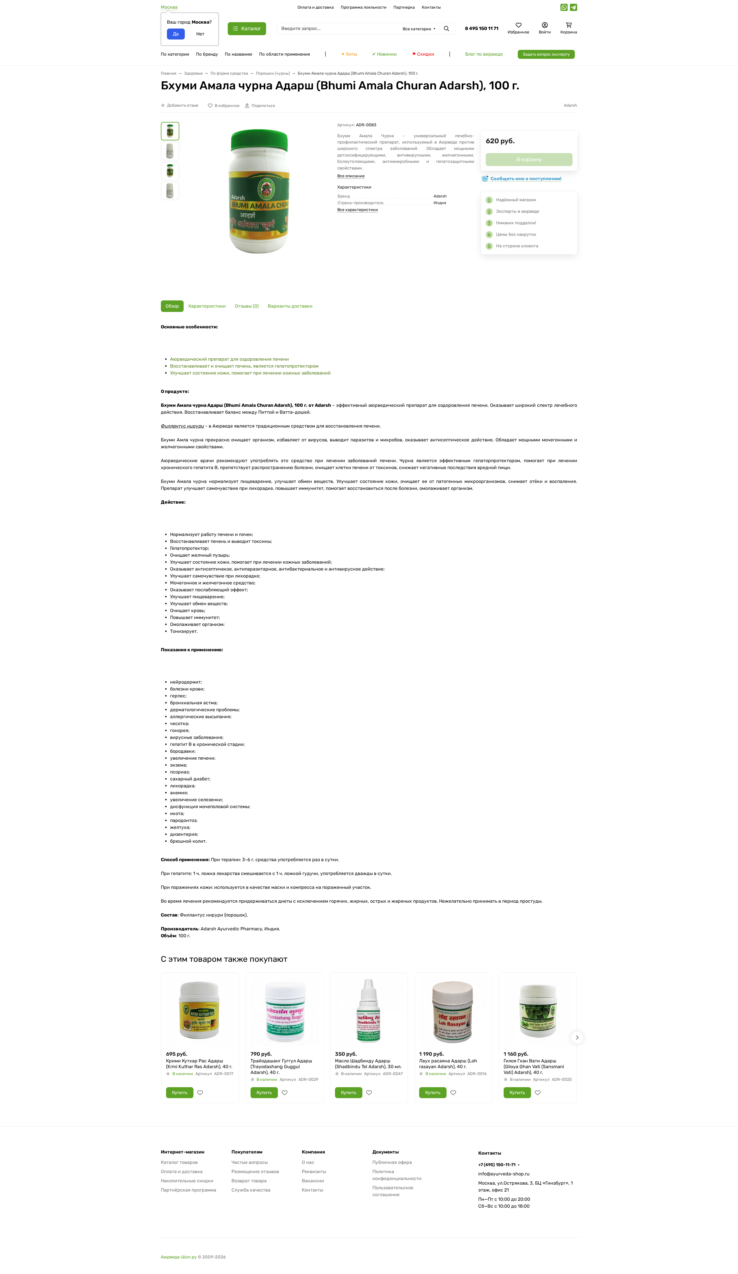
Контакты (431, 7)
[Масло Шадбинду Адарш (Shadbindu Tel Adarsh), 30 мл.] (369, 1011)
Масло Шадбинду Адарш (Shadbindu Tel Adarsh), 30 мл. (368, 1063)
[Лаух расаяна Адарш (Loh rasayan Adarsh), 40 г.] (453, 1011)
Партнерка (404, 7)
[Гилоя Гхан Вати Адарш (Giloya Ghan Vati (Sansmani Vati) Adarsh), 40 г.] (538, 1011)
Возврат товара (249, 1180)
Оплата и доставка (316, 7)
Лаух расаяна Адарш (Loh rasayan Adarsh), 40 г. (448, 1063)
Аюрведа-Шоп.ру (179, 1257)
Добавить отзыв (182, 105)
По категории (175, 54)
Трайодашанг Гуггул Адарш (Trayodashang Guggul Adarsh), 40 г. (281, 1066)
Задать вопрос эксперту (546, 54)
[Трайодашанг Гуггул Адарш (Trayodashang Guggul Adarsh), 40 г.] (285, 1011)
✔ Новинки (384, 54)
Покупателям (246, 1152)
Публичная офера (392, 1162)
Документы (385, 1152)
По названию (238, 54)
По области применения (284, 54)
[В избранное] (200, 1092)
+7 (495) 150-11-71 (496, 1164)
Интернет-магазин (182, 1152)
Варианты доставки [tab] (290, 306)
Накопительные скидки (187, 1180)
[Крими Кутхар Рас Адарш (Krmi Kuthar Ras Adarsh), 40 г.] (200, 1011)
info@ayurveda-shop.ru (504, 1174)
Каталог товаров (179, 1162)
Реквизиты (314, 1171)
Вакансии (313, 1180)
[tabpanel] (369, 631)
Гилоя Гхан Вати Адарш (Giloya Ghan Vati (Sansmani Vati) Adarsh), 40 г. (534, 1066)
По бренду (207, 54)
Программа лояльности (364, 7)
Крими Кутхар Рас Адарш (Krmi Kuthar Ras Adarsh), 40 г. (199, 1063)
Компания (313, 1152)
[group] (259, 206)
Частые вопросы (249, 1162)
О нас (308, 1162)
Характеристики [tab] (207, 306)
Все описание (351, 176)
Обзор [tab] (172, 306)
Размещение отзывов (255, 1171)
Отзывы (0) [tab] (247, 306)
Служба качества (250, 1190)
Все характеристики (357, 209)
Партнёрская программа (188, 1190)
